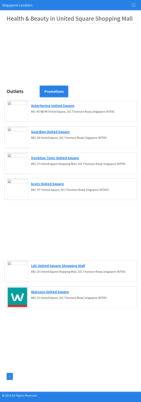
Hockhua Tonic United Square (55, 157)
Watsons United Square (50, 291)
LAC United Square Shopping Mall (58, 265)
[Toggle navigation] (134, 5)
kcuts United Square (47, 183)
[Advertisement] (73, 52)
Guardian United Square (50, 131)
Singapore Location (17, 5)
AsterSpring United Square (52, 105)
